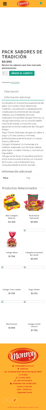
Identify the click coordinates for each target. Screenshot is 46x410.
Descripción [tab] (11, 91)
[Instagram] (9, 400)
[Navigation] (5, 3)
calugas (15, 82)
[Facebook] (4, 400)
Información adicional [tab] (17, 97)
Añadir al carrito (22, 73)
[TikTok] (14, 400)
